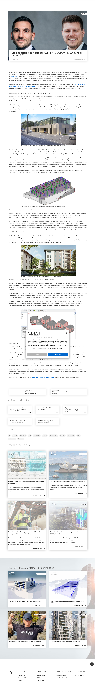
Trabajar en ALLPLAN (23, 677)
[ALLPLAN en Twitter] (84, 677)
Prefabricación (71, 435)
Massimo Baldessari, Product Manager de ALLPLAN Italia (25, 641)
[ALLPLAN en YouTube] (81, 677)
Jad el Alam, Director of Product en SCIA (43, 377)
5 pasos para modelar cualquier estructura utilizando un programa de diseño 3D (73, 409)
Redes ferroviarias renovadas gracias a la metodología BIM (34, 392)
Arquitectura (23, 435)
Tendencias (20, 438)
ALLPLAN (84, 13)
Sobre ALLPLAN (22, 675)
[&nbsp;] (11, 392)
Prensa (19, 680)
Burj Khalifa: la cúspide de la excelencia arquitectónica (17, 421)
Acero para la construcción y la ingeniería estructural (45, 421)
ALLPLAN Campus (41, 675)
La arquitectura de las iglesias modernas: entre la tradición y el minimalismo (45, 409)
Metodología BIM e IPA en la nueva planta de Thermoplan (25, 601)
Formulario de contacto (61, 675)
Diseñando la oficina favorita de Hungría (60, 392)
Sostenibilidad (12, 438)
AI (9, 435)
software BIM (14, 76)
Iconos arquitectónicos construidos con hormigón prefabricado (67, 481)
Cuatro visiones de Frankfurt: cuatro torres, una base (65, 641)
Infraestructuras (53, 435)
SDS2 (78, 435)
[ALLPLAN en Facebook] (78, 677)
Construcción (37, 435)
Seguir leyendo (37, 495)
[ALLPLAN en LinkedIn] (75, 677)
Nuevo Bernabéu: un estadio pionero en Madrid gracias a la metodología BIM (18, 409)
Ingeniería (62, 435)
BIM (30, 435)
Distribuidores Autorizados (62, 677)
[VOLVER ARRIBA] (92, 664)
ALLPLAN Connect (41, 677)
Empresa (45, 435)
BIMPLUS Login (40, 680)
